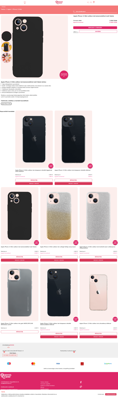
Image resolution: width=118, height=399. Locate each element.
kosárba (98, 31)
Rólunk (42, 388)
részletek (34, 180)
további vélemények (10, 356)
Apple (9, 9)
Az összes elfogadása (111, 394)
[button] (88, 2)
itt (16, 396)
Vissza (3, 6)
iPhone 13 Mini (17, 9)
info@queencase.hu (6, 384)
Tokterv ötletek (44, 383)
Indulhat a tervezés (95, 27)
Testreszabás (101, 394)
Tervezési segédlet (45, 385)
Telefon (3, 9)
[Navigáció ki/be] (24, 2)
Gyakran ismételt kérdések (48, 387)
